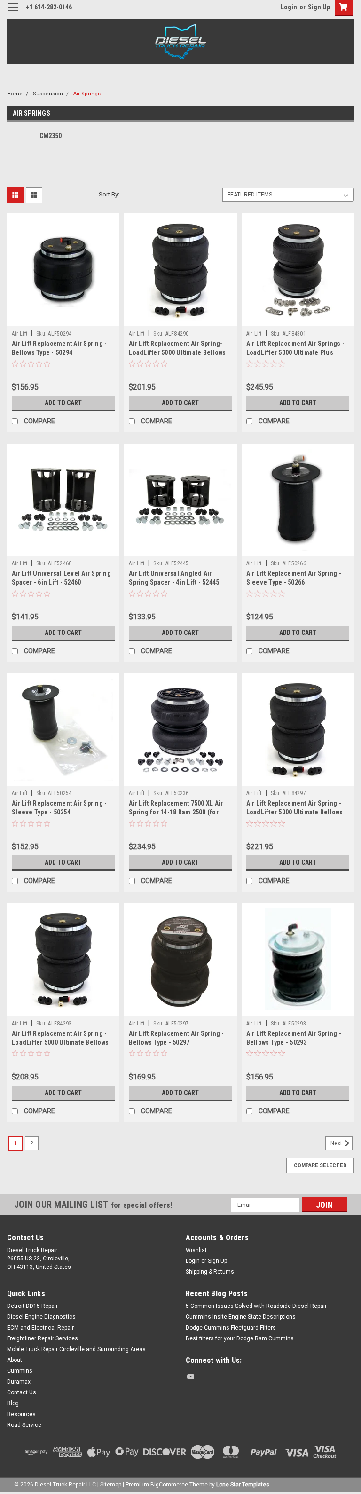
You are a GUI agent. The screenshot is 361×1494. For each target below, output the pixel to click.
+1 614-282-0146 (49, 7)
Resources (21, 1414)
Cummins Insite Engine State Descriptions (241, 1317)
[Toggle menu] (13, 13)
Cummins (19, 1371)
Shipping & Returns (210, 1271)
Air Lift (19, 333)
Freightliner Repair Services (42, 1338)
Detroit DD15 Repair (32, 1306)
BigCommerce (169, 1484)
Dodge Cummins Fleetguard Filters (231, 1327)
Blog (13, 1403)
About (14, 1360)
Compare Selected (320, 1165)
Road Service (24, 1425)
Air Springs (87, 94)
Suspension (48, 94)
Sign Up (319, 7)
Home (15, 94)
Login (289, 7)
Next (337, 1143)
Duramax (19, 1381)
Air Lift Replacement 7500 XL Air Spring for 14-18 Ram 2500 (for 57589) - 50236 (176, 812)
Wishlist (196, 1250)
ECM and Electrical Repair (40, 1327)
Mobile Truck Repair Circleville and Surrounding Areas (76, 1349)
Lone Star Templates (242, 1484)
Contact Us (21, 1392)
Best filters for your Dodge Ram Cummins (240, 1338)
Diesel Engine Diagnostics (41, 1317)
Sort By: (109, 194)
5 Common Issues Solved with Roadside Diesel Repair (256, 1306)
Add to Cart (63, 403)
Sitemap (110, 1484)
